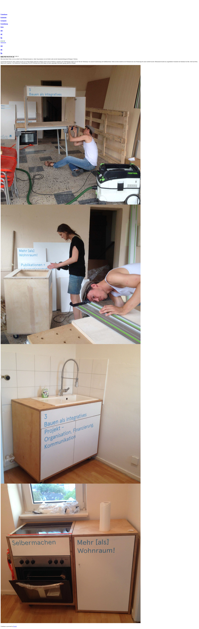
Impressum (3, 42)
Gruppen (3, 20)
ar (1, 34)
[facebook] (2, 41)
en (1, 30)
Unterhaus (4, 14)
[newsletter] (4, 41)
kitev (2, 27)
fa (1, 38)
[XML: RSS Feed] (1, 41)
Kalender (4, 17)
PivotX (15, 626)
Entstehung (4, 24)
